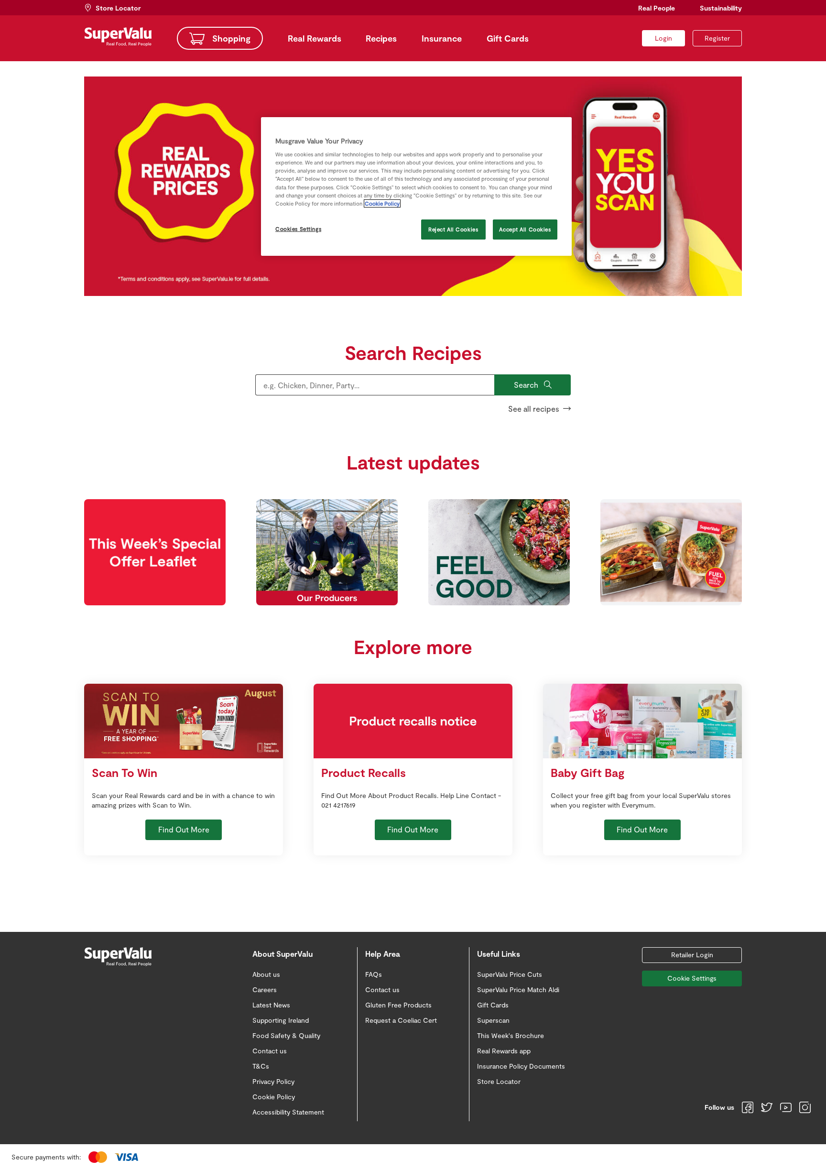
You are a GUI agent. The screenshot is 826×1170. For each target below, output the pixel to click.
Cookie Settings (692, 978)
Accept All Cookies (525, 229)
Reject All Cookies (453, 229)
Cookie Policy (382, 203)
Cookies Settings (298, 229)
